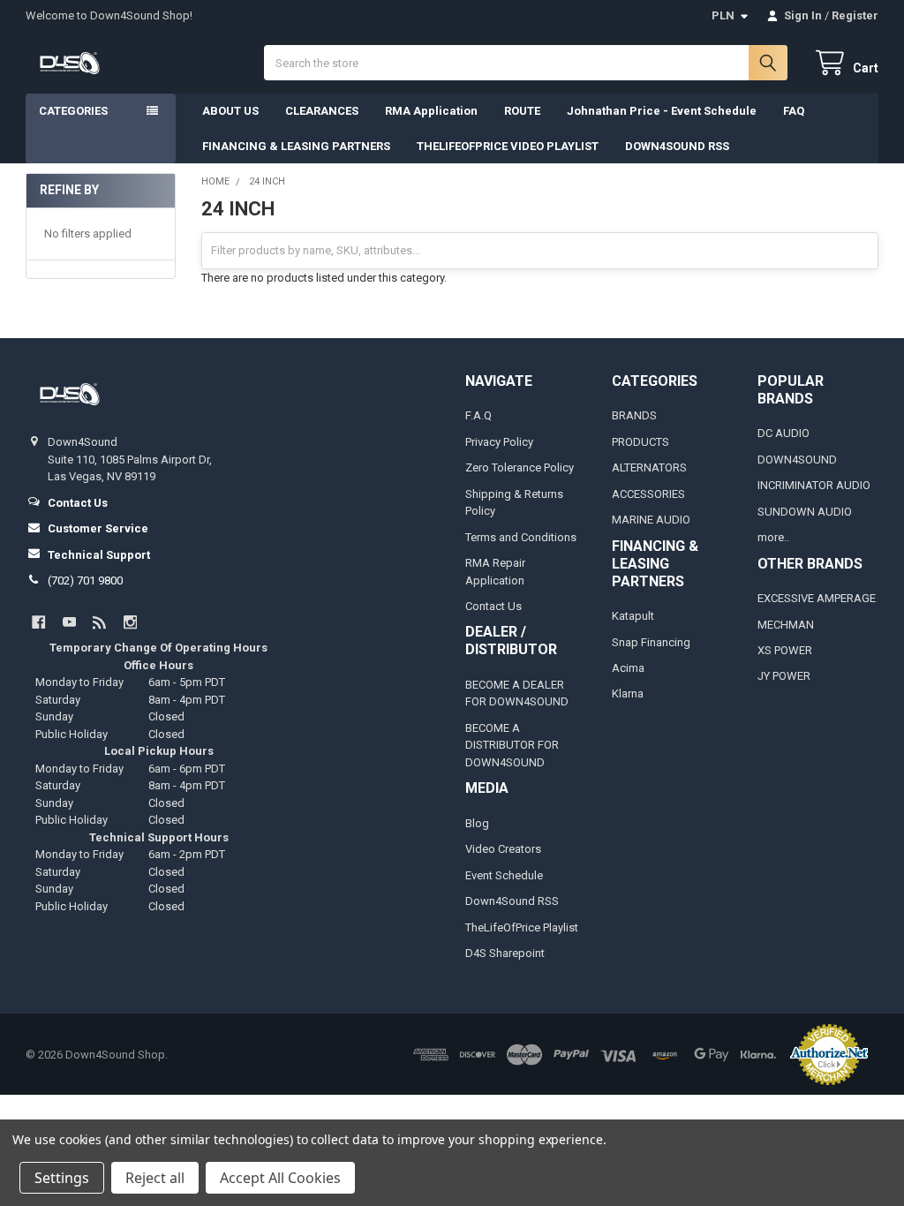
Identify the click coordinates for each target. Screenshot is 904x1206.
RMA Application (431, 110)
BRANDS (634, 415)
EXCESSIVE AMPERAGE (816, 598)
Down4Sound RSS (512, 901)
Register (855, 15)
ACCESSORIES (648, 494)
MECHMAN (785, 624)
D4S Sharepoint (505, 953)
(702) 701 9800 (85, 580)
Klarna (628, 693)
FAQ (793, 110)
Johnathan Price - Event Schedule (662, 110)
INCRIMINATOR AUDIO (813, 485)
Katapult (633, 615)
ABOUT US (230, 110)
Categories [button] (73, 110)
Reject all (155, 1177)
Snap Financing (651, 642)
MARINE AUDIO (651, 519)
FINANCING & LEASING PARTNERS (296, 146)
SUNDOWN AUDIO (804, 511)
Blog (477, 823)
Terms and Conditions (520, 537)
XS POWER (784, 650)
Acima (628, 668)
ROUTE (522, 110)
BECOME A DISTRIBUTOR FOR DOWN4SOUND (512, 745)
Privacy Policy (499, 441)
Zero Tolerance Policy (519, 467)
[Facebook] (38, 622)
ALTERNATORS (649, 467)
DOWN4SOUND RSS (677, 146)
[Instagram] (130, 622)
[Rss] (99, 622)
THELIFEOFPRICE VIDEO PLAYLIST (508, 146)
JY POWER (783, 675)
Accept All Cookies (280, 1177)
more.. (773, 537)
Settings (61, 1177)
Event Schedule (504, 875)
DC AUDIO (783, 433)
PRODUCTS (640, 441)
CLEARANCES (321, 110)
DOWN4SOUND (797, 459)
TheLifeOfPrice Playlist (521, 927)
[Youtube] (69, 622)
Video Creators (503, 849)
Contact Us (493, 606)
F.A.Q (478, 415)
